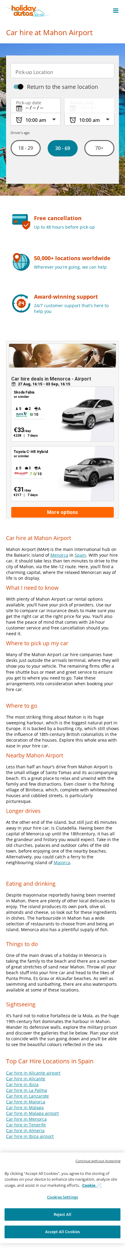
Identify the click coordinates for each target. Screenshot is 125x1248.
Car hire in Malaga (25, 1107)
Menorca (59, 555)
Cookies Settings (62, 1197)
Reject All (62, 1214)
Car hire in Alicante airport (33, 1073)
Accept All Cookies (62, 1231)
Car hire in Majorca (25, 1102)
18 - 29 (25, 148)
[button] (115, 10)
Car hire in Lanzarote (27, 1096)
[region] (62, 1197)
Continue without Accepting (98, 1161)
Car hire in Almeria (25, 1130)
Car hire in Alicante (25, 1079)
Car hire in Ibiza (22, 1084)
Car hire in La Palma (26, 1090)
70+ (99, 148)
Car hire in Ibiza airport (30, 1136)
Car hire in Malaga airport (32, 1113)
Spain (80, 555)
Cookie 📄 (91, 1185)
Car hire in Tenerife (26, 1125)
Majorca (62, 862)
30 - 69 (62, 148)
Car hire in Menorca (26, 1119)
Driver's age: (20, 132)
